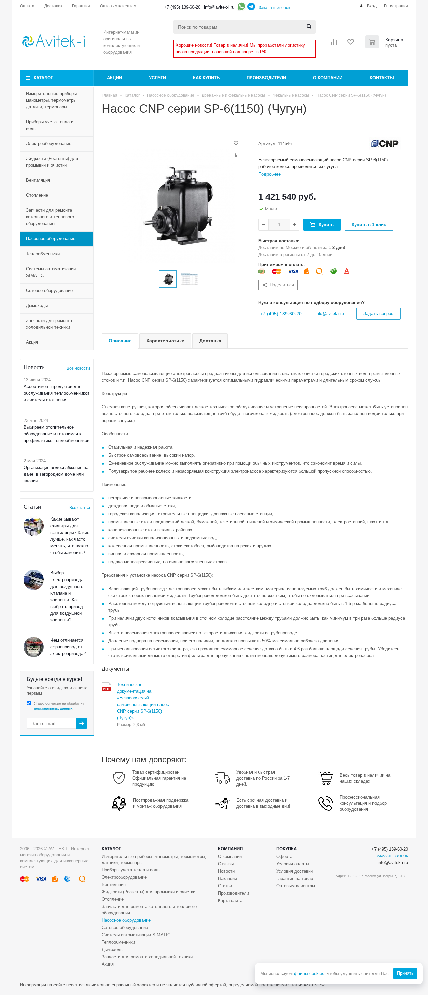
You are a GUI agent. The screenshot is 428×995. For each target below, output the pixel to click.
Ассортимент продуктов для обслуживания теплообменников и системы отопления (57, 393)
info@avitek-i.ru (219, 7)
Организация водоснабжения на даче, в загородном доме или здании (56, 474)
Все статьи (79, 507)
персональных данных (53, 708)
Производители (266, 77)
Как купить (206, 77)
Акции (114, 77)
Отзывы (226, 863)
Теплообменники (43, 253)
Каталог (43, 77)
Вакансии (227, 878)
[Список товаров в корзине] (385, 46)
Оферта (284, 856)
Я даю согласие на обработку (59, 705)
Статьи (225, 885)
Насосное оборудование (50, 238)
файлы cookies (309, 973)
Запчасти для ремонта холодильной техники (49, 324)
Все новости (78, 368)
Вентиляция (38, 180)
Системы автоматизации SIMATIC (51, 272)
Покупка (286, 848)
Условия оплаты (292, 863)
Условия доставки (294, 871)
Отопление (37, 195)
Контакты (382, 77)
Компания (230, 848)
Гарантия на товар (294, 878)
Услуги (157, 77)
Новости (226, 871)
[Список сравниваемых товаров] (334, 44)
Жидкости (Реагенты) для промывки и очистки (52, 162)
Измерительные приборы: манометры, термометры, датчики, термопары (52, 100)
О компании (327, 77)
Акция (32, 342)
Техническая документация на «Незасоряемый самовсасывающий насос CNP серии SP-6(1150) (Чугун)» (143, 701)
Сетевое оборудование (49, 290)
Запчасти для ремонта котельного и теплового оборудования (50, 217)
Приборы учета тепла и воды (49, 125)
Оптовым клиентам (295, 885)
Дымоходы (37, 305)
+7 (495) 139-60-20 (182, 7)
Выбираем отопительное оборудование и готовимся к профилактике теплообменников (56, 434)
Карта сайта (230, 900)
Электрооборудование (48, 143)
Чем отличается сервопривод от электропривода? (68, 647)
